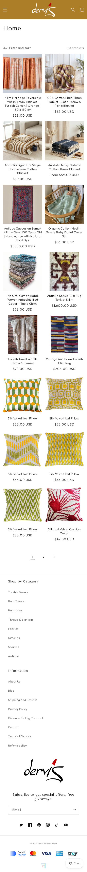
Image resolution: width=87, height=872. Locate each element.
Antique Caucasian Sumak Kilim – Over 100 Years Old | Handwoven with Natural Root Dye (22, 234)
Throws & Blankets (20, 619)
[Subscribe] (74, 809)
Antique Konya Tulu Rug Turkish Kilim (64, 298)
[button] (5, 9)
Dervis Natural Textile (47, 844)
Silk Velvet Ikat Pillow (23, 418)
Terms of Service (20, 736)
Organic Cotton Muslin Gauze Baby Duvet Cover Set (64, 232)
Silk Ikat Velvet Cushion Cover (64, 531)
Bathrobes (15, 610)
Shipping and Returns (22, 700)
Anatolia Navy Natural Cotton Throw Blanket (64, 167)
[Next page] (54, 556)
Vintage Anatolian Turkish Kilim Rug (64, 361)
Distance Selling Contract (25, 718)
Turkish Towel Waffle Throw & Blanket (23, 361)
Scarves (13, 647)
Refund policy (17, 745)
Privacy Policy (17, 709)
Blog (11, 690)
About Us (14, 681)
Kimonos (14, 638)
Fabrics (13, 629)
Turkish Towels (18, 592)
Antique (13, 656)
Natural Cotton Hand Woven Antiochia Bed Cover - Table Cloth (22, 299)
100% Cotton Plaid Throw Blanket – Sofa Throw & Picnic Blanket (64, 101)
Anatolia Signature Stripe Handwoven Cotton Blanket (23, 169)
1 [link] (32, 557)
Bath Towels (16, 601)
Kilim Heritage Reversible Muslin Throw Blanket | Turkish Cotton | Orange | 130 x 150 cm (22, 104)
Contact (13, 727)
